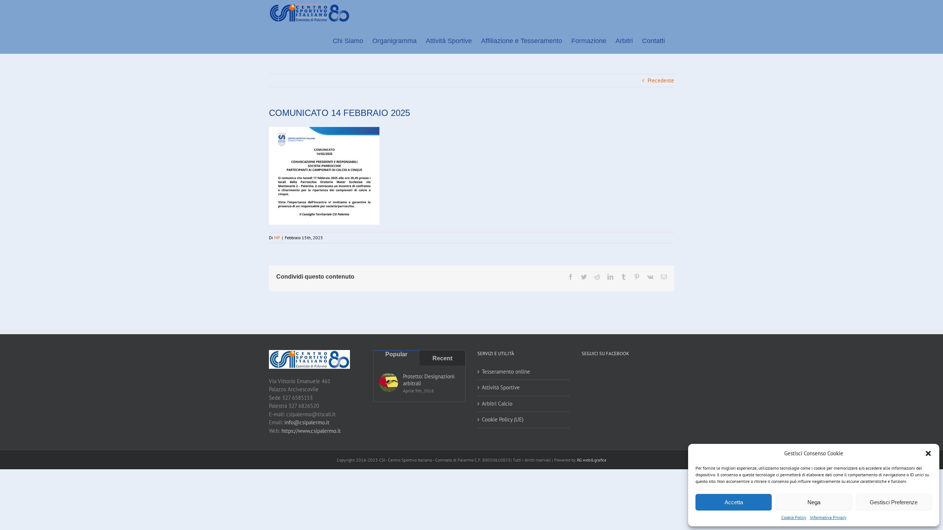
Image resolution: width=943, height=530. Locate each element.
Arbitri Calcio (497, 403)
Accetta (734, 502)
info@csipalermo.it (306, 422)
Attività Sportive (501, 387)
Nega (813, 502)
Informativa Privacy (828, 517)
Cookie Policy (793, 517)
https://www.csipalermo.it (311, 430)
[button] (928, 453)
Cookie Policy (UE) (502, 419)
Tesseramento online (506, 371)
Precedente (661, 80)
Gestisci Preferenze (894, 502)
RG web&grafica (591, 460)
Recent (442, 358)
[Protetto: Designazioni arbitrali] (388, 382)
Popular (396, 354)
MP (277, 237)
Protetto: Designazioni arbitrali (429, 380)
